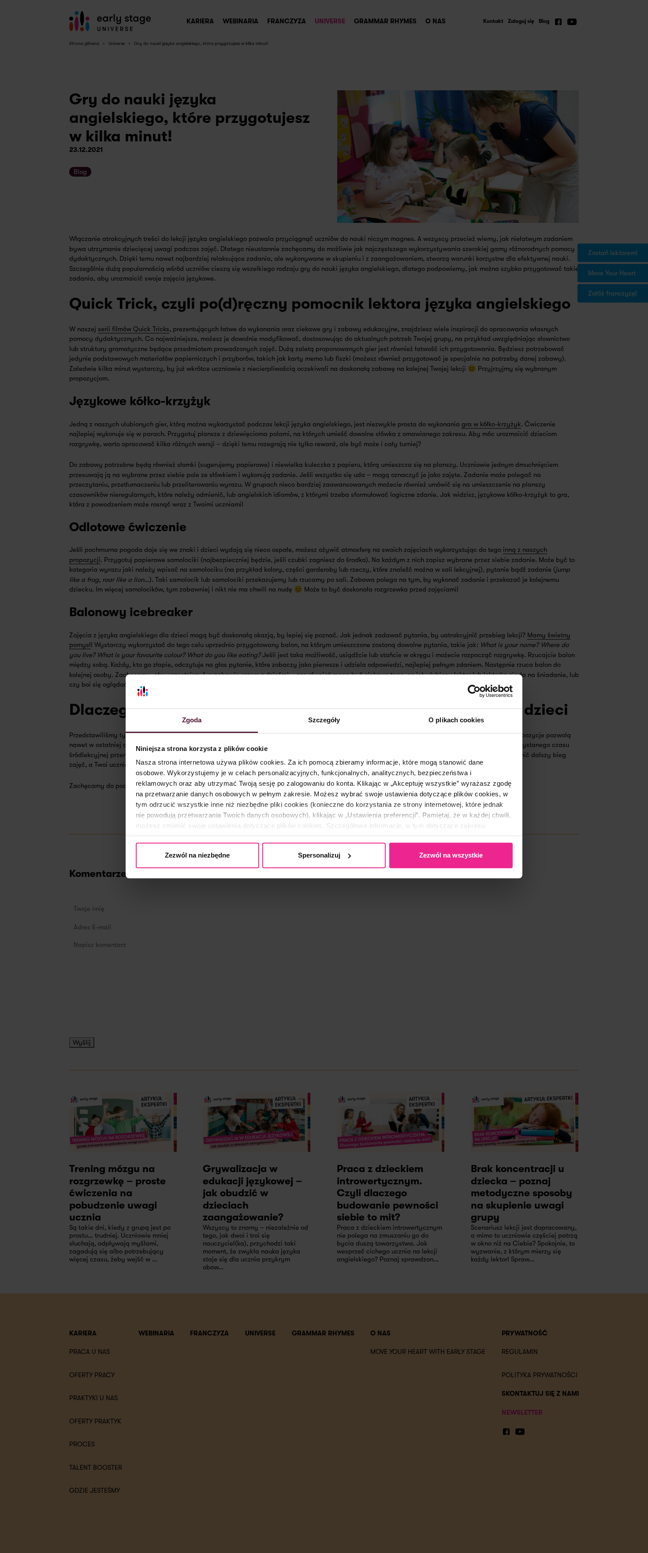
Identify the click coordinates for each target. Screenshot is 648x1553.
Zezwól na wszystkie (451, 855)
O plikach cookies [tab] (456, 720)
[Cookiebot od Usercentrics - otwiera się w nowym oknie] (474, 691)
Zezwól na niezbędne (197, 855)
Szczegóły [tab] (324, 720)
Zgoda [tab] (192, 720)
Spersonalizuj (319, 855)
